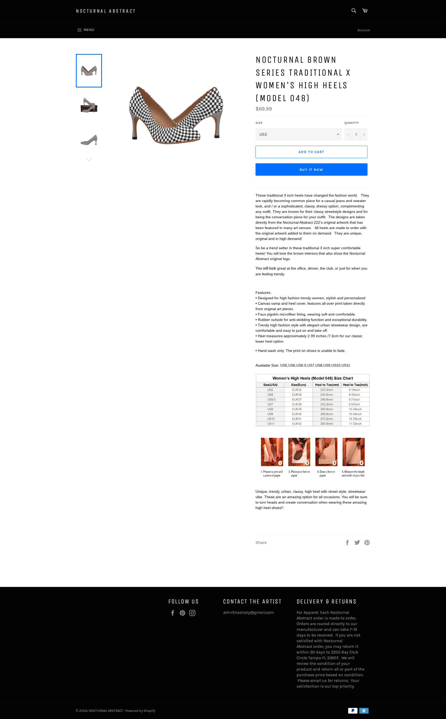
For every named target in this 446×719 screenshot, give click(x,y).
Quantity (351, 123)
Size (259, 123)
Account (363, 30)
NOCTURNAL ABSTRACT (106, 11)
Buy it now (312, 170)
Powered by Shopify (140, 711)
